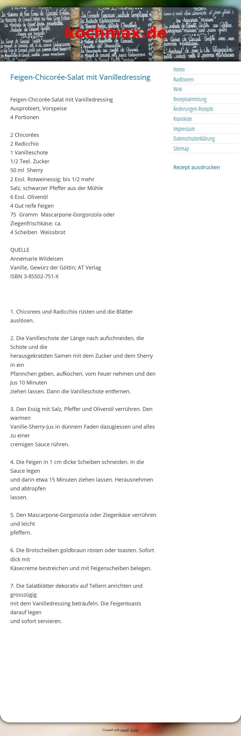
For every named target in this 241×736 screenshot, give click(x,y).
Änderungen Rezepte (193, 109)
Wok (177, 89)
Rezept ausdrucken (196, 167)
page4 (124, 730)
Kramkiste (182, 119)
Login (134, 730)
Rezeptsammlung (189, 99)
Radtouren (183, 79)
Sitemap (181, 148)
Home (179, 69)
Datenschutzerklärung (194, 138)
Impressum (184, 129)
